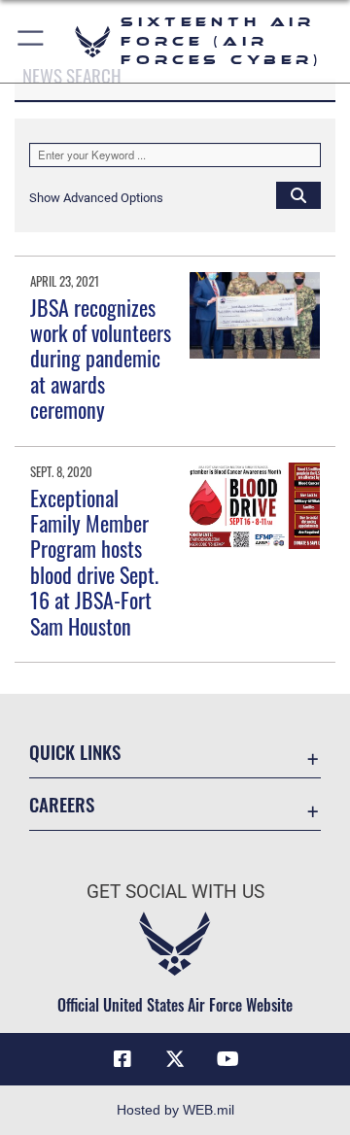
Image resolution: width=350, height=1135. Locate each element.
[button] (31, 41)
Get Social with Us (175, 891)
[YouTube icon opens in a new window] (227, 1059)
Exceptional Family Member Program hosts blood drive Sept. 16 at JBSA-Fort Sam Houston (94, 561)
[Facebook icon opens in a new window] (122, 1059)
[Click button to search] (298, 194)
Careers (61, 804)
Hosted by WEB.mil (175, 1110)
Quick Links (75, 752)
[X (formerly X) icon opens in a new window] (175, 1059)
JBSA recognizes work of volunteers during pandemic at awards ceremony (100, 359)
